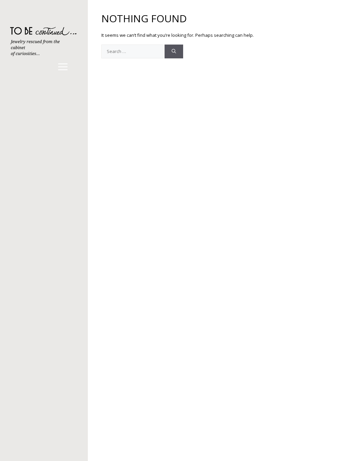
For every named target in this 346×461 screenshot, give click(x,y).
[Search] (174, 52)
